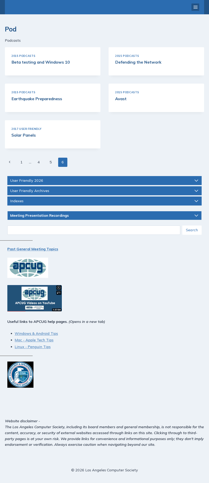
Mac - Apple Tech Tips (34, 340)
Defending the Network (138, 62)
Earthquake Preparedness (36, 98)
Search (192, 230)
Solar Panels (23, 135)
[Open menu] (195, 7)
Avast (121, 98)
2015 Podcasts (23, 55)
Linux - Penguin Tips (33, 346)
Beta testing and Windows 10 (40, 62)
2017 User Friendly (26, 128)
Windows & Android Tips (36, 333)
